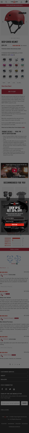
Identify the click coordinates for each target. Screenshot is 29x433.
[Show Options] (22, 221)
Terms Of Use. (22, 227)
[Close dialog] (26, 202)
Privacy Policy (17, 227)
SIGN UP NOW (14, 224)
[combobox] (14, 221)
